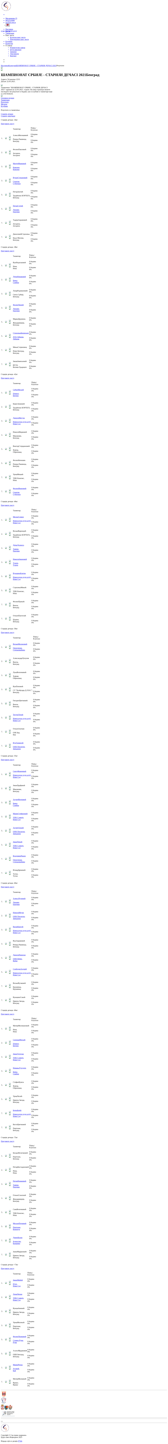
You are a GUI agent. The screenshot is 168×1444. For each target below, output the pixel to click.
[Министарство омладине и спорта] (84, 1413)
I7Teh (20, 1441)
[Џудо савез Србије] (84, 1394)
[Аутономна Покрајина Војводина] (84, 1407)
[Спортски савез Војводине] (84, 1400)
